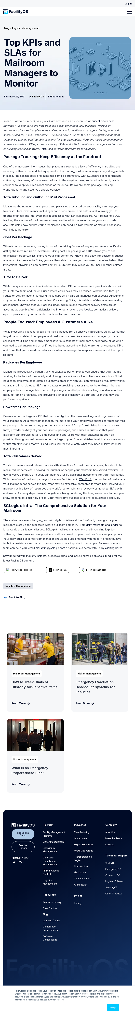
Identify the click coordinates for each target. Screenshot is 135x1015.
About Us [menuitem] (110, 832)
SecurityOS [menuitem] (111, 887)
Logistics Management (25, 28)
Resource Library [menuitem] (52, 902)
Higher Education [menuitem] (83, 844)
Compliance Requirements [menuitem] (50, 928)
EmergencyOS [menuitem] (113, 869)
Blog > (7, 28)
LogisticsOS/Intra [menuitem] (114, 881)
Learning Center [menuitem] (51, 920)
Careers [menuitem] (109, 844)
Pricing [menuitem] (77, 903)
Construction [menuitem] (81, 866)
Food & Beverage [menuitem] (83, 850)
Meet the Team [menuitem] (113, 838)
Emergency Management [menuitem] (50, 850)
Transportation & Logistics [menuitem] (83, 858)
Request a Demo (23, 834)
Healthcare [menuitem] (80, 872)
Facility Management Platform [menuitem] (54, 834)
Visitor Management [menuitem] (53, 841)
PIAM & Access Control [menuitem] (51, 872)
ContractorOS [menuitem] (112, 875)
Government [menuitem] (80, 838)
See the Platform (23, 846)
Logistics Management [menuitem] (50, 882)
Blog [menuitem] (45, 914)
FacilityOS (38, 96)
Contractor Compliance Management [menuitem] (50, 861)
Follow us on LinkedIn (96, 570)
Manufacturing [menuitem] (82, 832)
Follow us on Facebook (21, 570)
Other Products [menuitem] (113, 893)
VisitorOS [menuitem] (110, 863)
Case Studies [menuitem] (50, 908)
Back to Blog (17, 597)
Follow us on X (60, 570)
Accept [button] (113, 1007)
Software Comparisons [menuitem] (50, 938)
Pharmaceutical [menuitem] (82, 878)
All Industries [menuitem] (81, 884)
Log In (128, 3)
